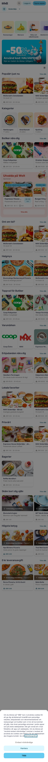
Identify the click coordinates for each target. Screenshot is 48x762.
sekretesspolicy (31, 736)
